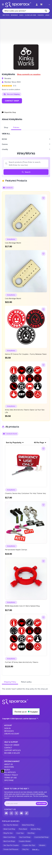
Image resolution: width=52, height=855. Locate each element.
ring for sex (8, 833)
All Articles (10, 772)
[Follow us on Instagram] (11, 813)
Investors (9, 767)
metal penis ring (28, 825)
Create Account (11, 734)
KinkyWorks (11, 239)
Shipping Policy (10, 682)
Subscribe (41, 803)
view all (6, 134)
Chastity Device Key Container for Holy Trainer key (25, 493)
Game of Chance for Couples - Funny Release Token (26, 354)
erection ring (35, 829)
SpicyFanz (9, 780)
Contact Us (10, 809)
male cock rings (9, 837)
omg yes (25, 849)
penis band (23, 829)
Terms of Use (10, 778)
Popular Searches (10, 821)
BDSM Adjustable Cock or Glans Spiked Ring (22, 606)
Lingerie (48, 15)
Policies (16, 127)
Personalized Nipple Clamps (16, 549)
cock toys (20, 833)
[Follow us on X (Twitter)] (16, 813)
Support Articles (12, 750)
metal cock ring (9, 829)
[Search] (46, 11)
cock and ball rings (41, 837)
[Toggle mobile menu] (3, 4)
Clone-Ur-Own (30, 15)
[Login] (36, 4)
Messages (9, 731)
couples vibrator (25, 841)
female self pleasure (11, 849)
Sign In (7, 728)
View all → (35, 849)
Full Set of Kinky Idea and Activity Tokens (21, 662)
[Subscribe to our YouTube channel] (21, 813)
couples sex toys (29, 845)
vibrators (42, 845)
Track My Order (11, 745)
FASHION (41, 15)
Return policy (26, 682)
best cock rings (9, 841)
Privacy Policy (11, 775)
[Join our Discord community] (6, 813)
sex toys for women (11, 825)
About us (8, 764)
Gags (21, 15)
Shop (6, 127)
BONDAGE (14, 15)
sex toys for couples (11, 845)
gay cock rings (24, 837)
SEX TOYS (6, 15)
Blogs (7, 770)
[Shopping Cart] (41, 4)
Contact (8, 748)
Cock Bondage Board (13, 243)
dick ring (31, 833)
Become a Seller (12, 753)
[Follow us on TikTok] (26, 813)
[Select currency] (47, 4)
